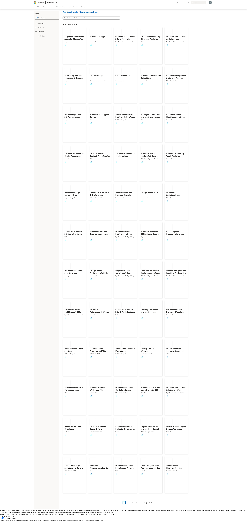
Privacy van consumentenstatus (10, 520)
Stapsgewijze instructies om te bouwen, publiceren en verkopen (215, 510)
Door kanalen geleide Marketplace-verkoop (60, 512)
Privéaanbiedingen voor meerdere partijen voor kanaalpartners (94, 512)
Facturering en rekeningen (129, 510)
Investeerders (109, 514)
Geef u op (154, 510)
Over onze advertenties (84, 520)
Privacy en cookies (46, 520)
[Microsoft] (39, 2)
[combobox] (92, 18)
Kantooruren (42, 510)
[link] (74, 45)
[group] (65, 45)
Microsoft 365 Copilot (52, 514)
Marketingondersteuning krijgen (168, 510)
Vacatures (88, 514)
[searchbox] (48, 18)
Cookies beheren (97, 520)
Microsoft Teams (64, 514)
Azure (24, 514)
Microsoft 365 (40, 514)
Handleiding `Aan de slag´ (55, 510)
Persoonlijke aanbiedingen (88, 510)
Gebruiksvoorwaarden (59, 520)
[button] (64, 18)
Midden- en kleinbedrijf (77, 514)
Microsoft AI (4, 514)
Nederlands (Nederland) (7, 516)
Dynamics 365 (30, 514)
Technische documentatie (71, 510)
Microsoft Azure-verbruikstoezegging (109, 510)
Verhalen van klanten (31, 510)
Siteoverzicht (24, 520)
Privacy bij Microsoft (98, 514)
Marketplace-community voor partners (33, 512)
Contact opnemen (34, 520)
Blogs (22, 510)
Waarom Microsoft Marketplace (10, 510)
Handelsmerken (72, 520)
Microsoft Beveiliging (15, 514)
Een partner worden (144, 510)
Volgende (147, 503)
